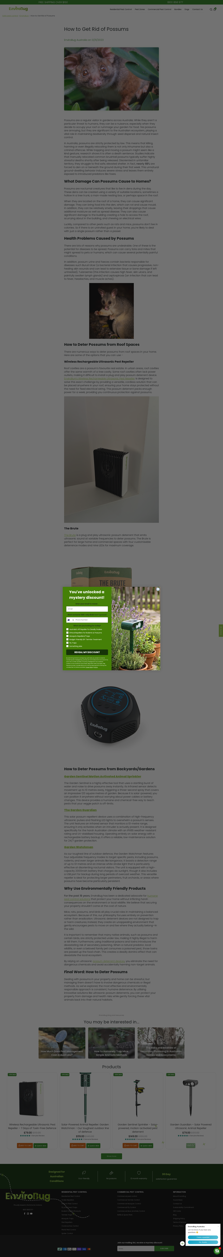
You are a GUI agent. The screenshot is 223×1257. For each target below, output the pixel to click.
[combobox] (70, 620)
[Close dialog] (158, 589)
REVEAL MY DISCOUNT (87, 652)
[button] (217, 1251)
